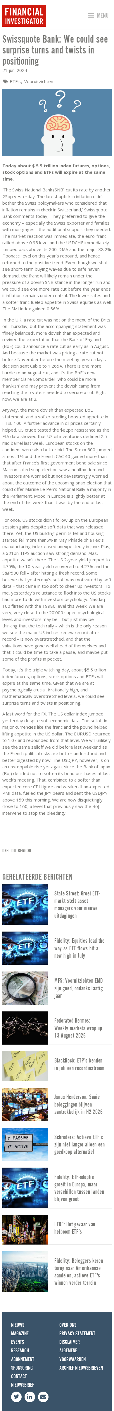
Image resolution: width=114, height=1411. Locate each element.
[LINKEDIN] (30, 1397)
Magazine (20, 1333)
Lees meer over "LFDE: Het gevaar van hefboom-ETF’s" (57, 1230)
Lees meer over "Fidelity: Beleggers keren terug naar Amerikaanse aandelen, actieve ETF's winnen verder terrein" (57, 1271)
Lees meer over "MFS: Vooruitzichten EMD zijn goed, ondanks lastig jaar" (57, 988)
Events (17, 1342)
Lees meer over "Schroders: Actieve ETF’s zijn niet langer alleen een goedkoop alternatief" (57, 1144)
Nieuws (17, 1325)
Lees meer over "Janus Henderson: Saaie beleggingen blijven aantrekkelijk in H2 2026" (57, 1104)
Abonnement (22, 1359)
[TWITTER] (16, 1397)
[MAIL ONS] (43, 1397)
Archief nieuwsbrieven (81, 1368)
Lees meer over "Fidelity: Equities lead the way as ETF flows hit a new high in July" (57, 948)
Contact (19, 1376)
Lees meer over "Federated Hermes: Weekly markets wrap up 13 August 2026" (57, 1028)
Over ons (67, 1325)
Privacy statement (77, 1333)
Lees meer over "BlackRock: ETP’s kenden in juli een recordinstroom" (57, 1066)
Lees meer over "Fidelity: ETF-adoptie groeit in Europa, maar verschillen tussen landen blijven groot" (57, 1188)
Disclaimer (69, 1342)
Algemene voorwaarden (72, 1355)
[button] (97, 15)
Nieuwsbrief (22, 1385)
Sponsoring (22, 1368)
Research (20, 1350)
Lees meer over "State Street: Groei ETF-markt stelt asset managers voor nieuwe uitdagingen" (57, 904)
